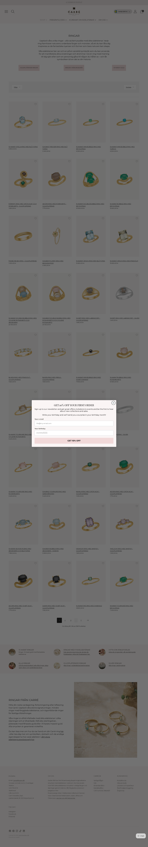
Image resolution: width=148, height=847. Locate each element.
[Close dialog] (113, 403)
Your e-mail (39, 419)
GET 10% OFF (74, 441)
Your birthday (40, 429)
